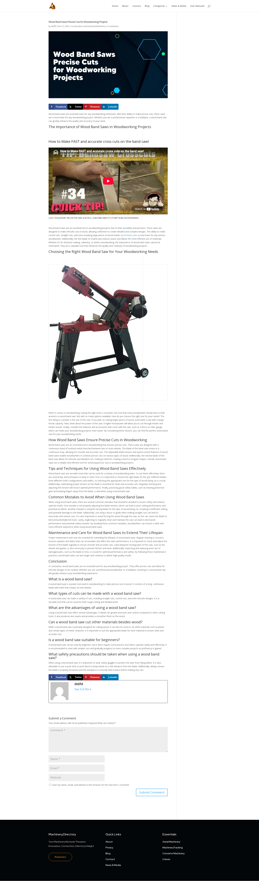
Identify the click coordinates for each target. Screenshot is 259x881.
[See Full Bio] (90, 689)
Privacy (109, 847)
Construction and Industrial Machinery (88, 26)
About (125, 6)
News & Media (179, 6)
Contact (136, 6)
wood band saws (129, 235)
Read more (60, 857)
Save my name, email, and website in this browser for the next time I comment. (90, 784)
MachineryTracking (172, 847)
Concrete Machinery (173, 853)
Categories (159, 6)
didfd (53, 26)
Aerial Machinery (171, 841)
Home (115, 6)
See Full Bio (81, 689)
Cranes (166, 859)
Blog (147, 6)
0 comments (113, 26)
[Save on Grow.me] (122, 107)
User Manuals (197, 6)
